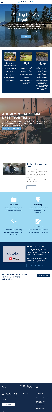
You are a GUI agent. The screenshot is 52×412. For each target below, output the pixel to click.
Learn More (8, 404)
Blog (24, 406)
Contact (24, 408)
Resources (25, 404)
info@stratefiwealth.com (40, 408)
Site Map (25, 410)
